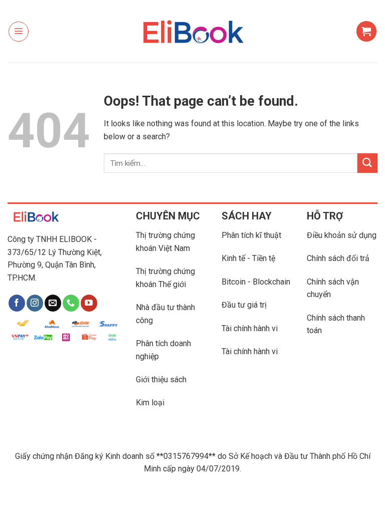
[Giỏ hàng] (366, 31)
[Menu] (19, 32)
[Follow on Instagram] (35, 303)
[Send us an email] (53, 303)
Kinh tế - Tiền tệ (248, 258)
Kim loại (150, 402)
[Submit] (367, 163)
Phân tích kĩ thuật (251, 235)
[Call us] (71, 303)
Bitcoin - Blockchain (256, 282)
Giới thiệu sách (161, 379)
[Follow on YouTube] (89, 303)
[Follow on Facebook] (17, 303)
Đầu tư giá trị (244, 305)
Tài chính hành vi (250, 328)
